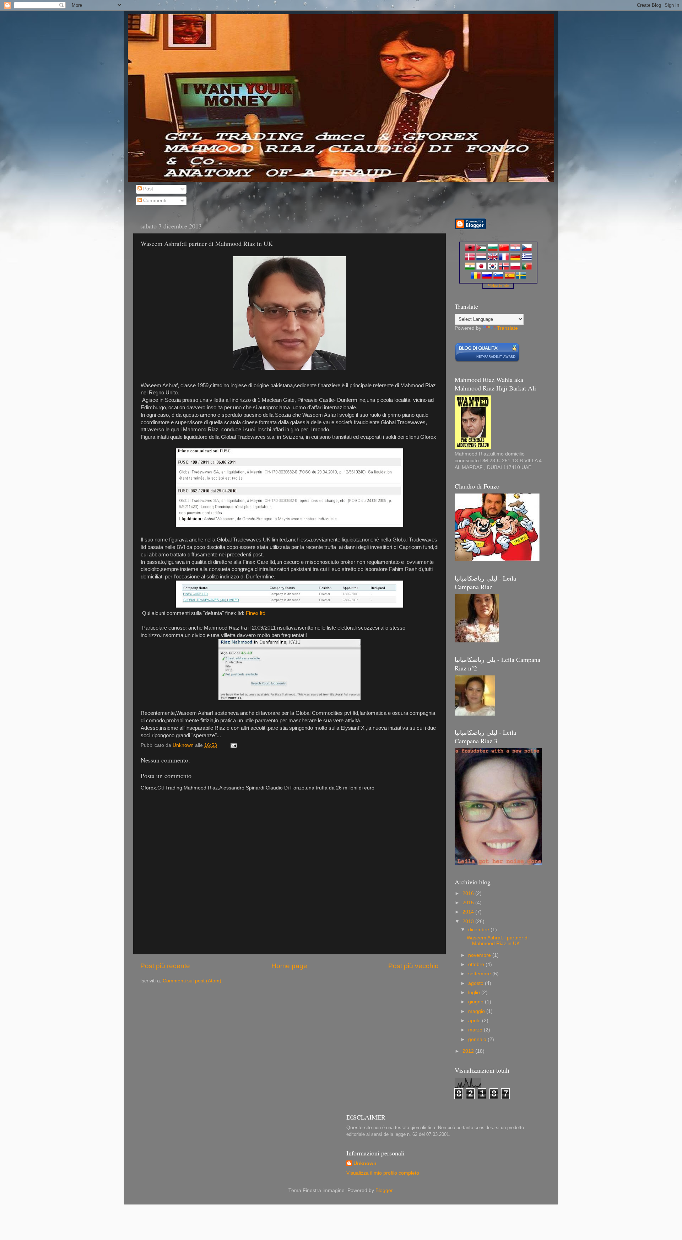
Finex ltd (255, 613)
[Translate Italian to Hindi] (470, 268)
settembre (480, 973)
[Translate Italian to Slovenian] (498, 277)
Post (147, 189)
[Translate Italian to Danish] (470, 259)
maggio (477, 1011)
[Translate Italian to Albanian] (470, 249)
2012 (468, 1051)
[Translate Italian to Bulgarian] (493, 249)
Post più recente (165, 966)
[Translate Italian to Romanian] (476, 277)
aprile (475, 1020)
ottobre (477, 964)
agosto (476, 983)
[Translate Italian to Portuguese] (527, 268)
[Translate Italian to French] (504, 259)
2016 (468, 893)
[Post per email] (233, 745)
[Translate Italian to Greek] (527, 259)
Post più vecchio (413, 966)
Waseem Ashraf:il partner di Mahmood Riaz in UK (498, 940)
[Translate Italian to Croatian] (515, 249)
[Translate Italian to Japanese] (481, 268)
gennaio (478, 1039)
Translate (507, 328)
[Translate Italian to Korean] (493, 268)
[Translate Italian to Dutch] (481, 259)
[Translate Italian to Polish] (515, 268)
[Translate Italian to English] (493, 259)
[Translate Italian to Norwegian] (504, 268)
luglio (474, 992)
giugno (476, 1001)
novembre (480, 955)
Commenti (154, 200)
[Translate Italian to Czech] (527, 249)
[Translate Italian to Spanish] (510, 277)
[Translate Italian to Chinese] (504, 249)
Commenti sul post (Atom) (192, 980)
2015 (468, 902)
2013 (468, 921)
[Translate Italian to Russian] (487, 277)
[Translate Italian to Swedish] (521, 277)
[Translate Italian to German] (515, 259)
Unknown (365, 1163)
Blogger (384, 1190)
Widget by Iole (498, 285)
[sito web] (487, 360)
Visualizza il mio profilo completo (382, 1173)
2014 (468, 912)
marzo (476, 1030)
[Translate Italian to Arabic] (481, 249)
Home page (289, 966)
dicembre (479, 929)
